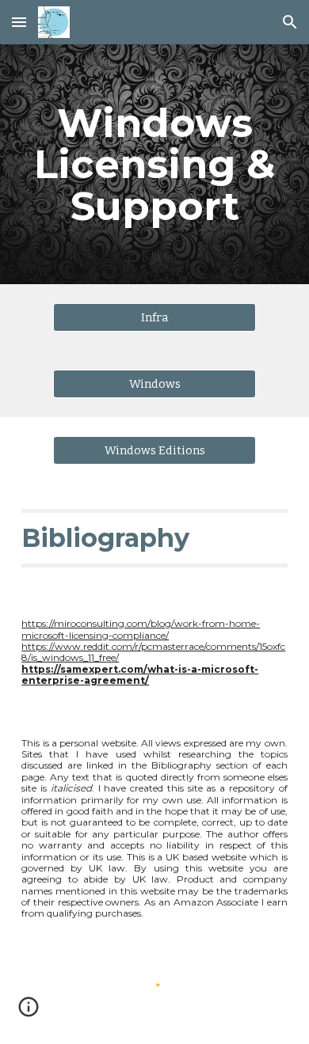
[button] (19, 22)
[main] (154, 164)
